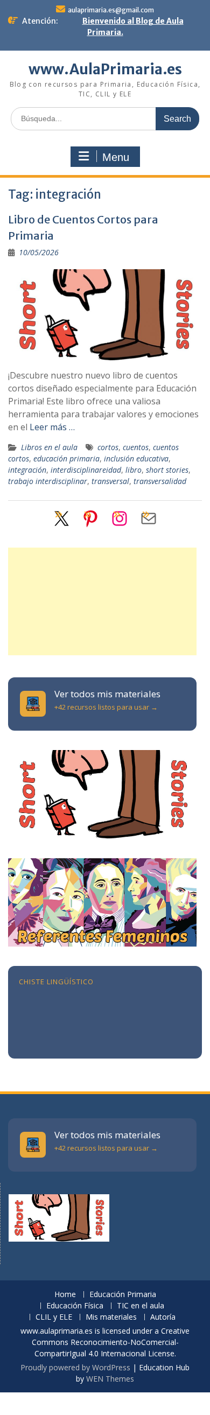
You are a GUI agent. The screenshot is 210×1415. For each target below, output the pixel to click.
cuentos (136, 447)
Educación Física (74, 1305)
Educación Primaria (122, 1294)
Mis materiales (111, 1317)
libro (133, 470)
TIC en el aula (140, 1305)
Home (65, 1294)
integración (27, 470)
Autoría (163, 1317)
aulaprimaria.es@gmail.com (111, 10)
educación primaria (66, 458)
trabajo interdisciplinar (47, 481)
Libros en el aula (49, 447)
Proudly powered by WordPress (75, 1367)
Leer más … (52, 427)
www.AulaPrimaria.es (105, 69)
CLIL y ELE (54, 1317)
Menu (115, 157)
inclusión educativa (136, 458)
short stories (167, 470)
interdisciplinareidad (86, 470)
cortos (107, 447)
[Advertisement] (102, 601)
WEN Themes (110, 1379)
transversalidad (160, 481)
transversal (110, 481)
